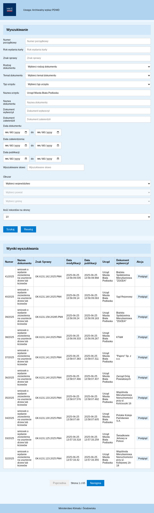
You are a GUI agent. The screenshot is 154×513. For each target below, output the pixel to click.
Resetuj (28, 229)
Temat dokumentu (13, 75)
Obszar (7, 176)
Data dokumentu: (12, 126)
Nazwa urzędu (11, 93)
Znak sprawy (10, 58)
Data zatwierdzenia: (14, 139)
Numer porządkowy (9, 41)
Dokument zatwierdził (9, 119)
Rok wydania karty (13, 49)
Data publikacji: (11, 152)
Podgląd (142, 276)
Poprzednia (59, 483)
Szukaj (10, 229)
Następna (95, 483)
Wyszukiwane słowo (14, 167)
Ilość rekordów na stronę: (16, 210)
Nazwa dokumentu (9, 102)
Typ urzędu (9, 84)
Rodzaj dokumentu (9, 66)
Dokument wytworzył (8, 111)
